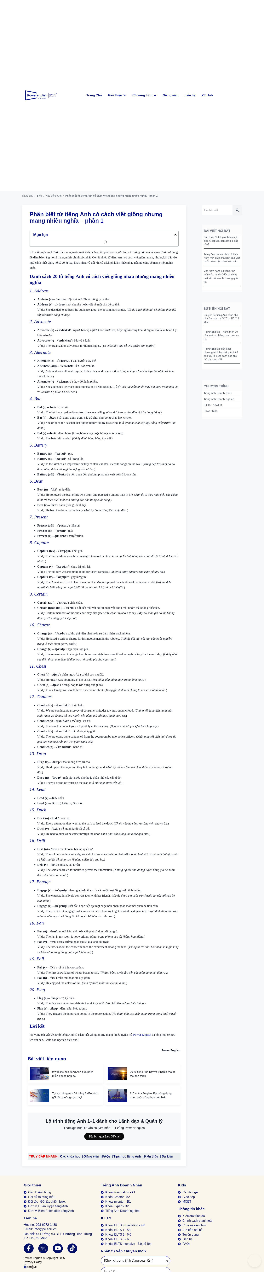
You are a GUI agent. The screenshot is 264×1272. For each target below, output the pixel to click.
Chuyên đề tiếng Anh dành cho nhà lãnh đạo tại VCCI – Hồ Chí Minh (221, 319)
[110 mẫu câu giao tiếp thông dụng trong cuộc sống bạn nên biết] (117, 1095)
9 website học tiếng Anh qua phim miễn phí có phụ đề (72, 1073)
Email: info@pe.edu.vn (40, 1229)
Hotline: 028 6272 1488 (40, 1225)
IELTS (106, 1218)
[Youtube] (58, 1248)
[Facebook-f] (29, 1248)
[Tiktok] (72, 1248)
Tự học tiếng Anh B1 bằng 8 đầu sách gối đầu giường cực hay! (75, 1095)
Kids (182, 1185)
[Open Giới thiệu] (124, 95)
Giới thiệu (32, 1185)
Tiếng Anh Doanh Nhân (121, 1185)
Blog (39, 195)
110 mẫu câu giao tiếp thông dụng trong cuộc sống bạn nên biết (151, 1095)
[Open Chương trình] (155, 95)
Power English (142, 1034)
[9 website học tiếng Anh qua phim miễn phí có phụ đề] (39, 1074)
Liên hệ (30, 1218)
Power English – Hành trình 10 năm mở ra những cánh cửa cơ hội (221, 335)
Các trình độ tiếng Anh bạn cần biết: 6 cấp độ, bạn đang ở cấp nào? (221, 241)
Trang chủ (27, 195)
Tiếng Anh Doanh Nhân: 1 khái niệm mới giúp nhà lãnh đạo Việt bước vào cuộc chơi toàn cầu (222, 258)
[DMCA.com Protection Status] (30, 1267)
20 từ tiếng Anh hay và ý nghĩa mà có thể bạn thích (152, 1073)
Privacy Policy (33, 1262)
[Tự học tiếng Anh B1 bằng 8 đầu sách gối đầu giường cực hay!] (39, 1095)
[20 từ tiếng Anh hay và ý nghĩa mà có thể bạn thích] (117, 1074)
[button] (175, 234)
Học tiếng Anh (53, 195)
